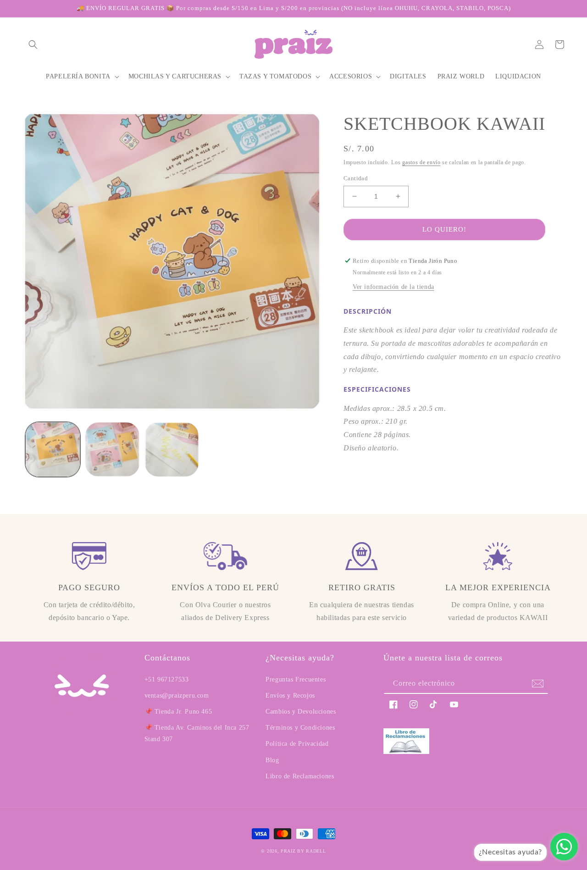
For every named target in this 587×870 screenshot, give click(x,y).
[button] (33, 44)
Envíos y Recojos (290, 695)
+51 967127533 (166, 679)
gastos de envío (421, 162)
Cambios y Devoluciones (301, 711)
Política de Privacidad (297, 743)
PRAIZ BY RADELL (303, 850)
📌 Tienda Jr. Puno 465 (178, 711)
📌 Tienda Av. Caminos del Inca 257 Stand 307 (196, 733)
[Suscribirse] (538, 683)
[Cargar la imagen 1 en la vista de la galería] (52, 449)
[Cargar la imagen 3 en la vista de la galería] (171, 449)
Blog (272, 760)
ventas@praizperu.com (176, 695)
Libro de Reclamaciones (300, 776)
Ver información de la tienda (393, 286)
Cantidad (355, 178)
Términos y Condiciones (300, 727)
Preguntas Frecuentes (296, 679)
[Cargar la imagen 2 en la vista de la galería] (112, 449)
